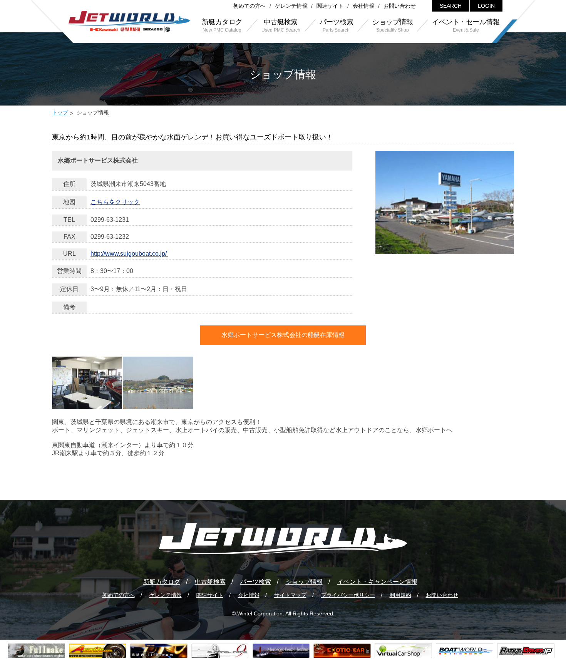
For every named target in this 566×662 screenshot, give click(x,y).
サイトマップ (290, 595)
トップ (60, 112)
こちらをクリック (115, 202)
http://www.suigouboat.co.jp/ (129, 253)
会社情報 (363, 6)
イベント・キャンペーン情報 (377, 581)
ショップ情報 (304, 581)
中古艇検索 (210, 581)
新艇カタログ (161, 581)
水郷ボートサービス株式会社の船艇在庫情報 (283, 335)
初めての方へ (249, 6)
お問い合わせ (399, 6)
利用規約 (400, 595)
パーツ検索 (255, 581)
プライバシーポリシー (348, 595)
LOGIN (486, 6)
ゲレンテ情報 (291, 6)
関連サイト (329, 6)
